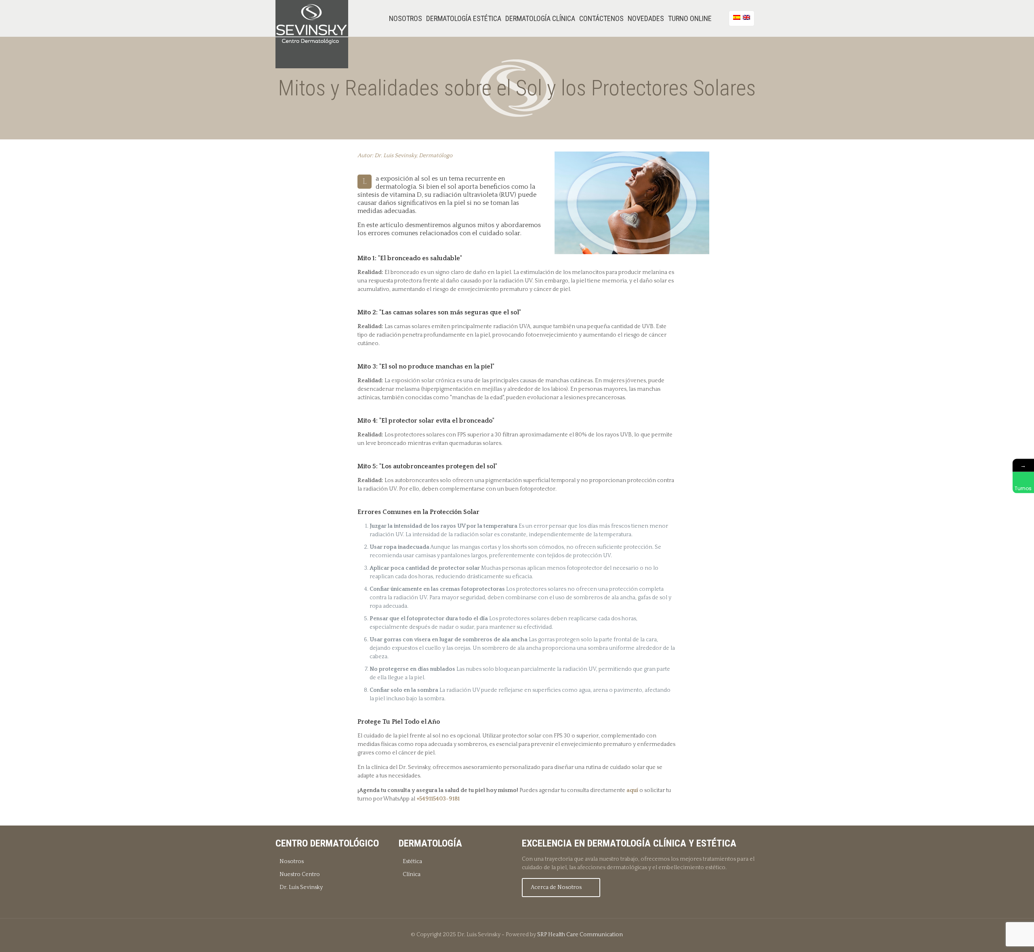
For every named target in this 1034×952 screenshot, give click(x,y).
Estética (412, 861)
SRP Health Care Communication (580, 934)
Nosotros (292, 861)
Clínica (411, 874)
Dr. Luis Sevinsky (301, 887)
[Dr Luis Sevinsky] (311, 34)
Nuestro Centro (300, 874)
